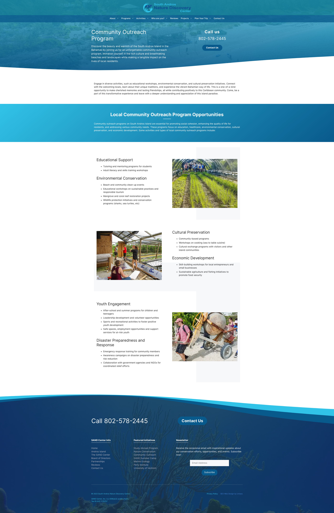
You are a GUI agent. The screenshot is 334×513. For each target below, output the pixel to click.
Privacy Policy (212, 494)
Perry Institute (141, 465)
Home (94, 448)
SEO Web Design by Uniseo (231, 494)
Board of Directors (100, 458)
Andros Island (98, 451)
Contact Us (219, 18)
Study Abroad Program (146, 448)
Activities (140, 18)
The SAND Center (100, 454)
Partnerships (98, 461)
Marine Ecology (142, 461)
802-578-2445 (212, 38)
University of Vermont (145, 468)
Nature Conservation (144, 451)
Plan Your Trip (201, 18)
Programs (125, 18)
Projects (185, 18)
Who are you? (157, 18)
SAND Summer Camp (145, 458)
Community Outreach (145, 454)
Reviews (174, 18)
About (112, 18)
